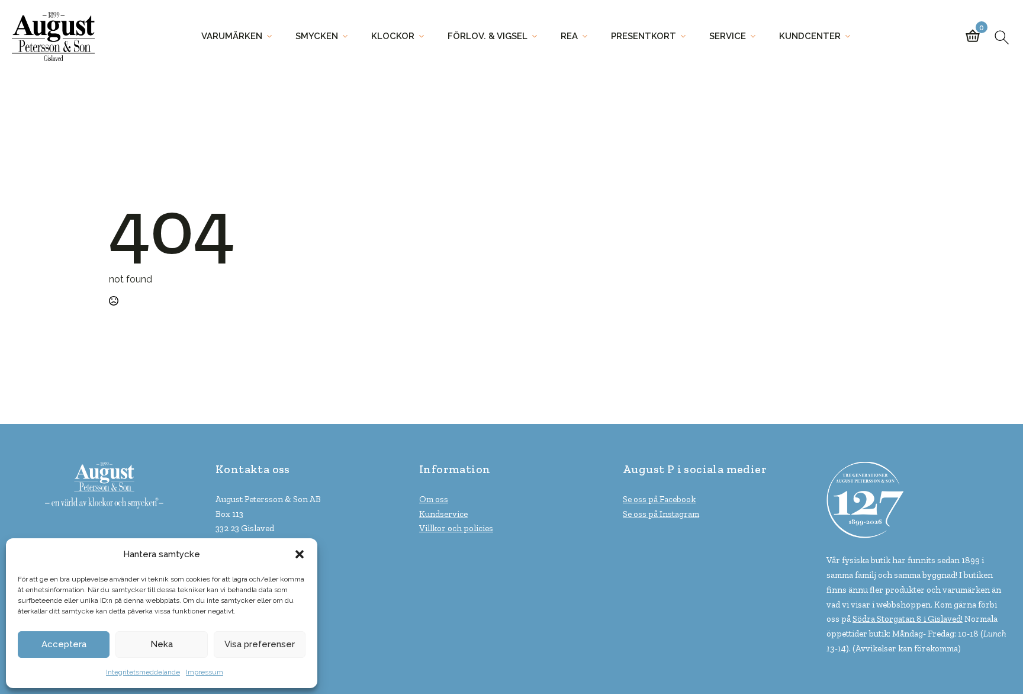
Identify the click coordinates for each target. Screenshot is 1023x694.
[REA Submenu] (588, 36)
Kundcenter (810, 36)
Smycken (316, 36)
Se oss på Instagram (661, 514)
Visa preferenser (259, 644)
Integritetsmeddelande (143, 672)
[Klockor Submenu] (425, 36)
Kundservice (443, 514)
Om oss (433, 499)
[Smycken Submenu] (348, 36)
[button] (299, 554)
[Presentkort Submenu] (686, 36)
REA (569, 36)
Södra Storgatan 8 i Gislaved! (907, 618)
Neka (161, 644)
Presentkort (643, 36)
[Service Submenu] (756, 36)
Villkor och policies (456, 528)
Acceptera (63, 644)
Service (727, 36)
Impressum (204, 672)
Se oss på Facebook (659, 499)
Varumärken (231, 36)
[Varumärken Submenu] (273, 36)
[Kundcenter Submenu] (851, 36)
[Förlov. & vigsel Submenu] (538, 36)
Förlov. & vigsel (487, 36)
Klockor (392, 36)
